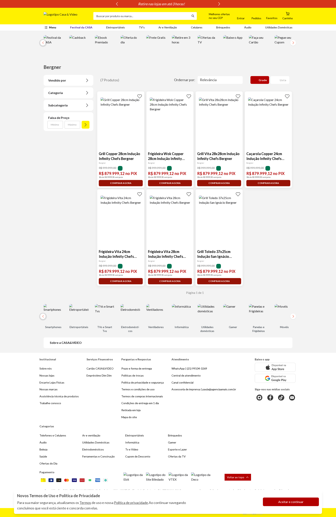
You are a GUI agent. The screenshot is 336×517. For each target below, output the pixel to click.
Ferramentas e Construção (98, 456)
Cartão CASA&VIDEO (100, 368)
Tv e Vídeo (131, 449)
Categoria (55, 93)
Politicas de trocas (132, 375)
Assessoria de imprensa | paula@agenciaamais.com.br (204, 389)
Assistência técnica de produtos (59, 396)
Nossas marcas (48, 389)
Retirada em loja (131, 410)
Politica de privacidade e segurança (142, 382)
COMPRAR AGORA (120, 183)
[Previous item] (117, 4)
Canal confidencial (182, 382)
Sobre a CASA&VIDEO (66, 342)
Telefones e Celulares (52, 435)
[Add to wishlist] (139, 96)
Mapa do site (129, 417)
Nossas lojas (46, 375)
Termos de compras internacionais (142, 396)
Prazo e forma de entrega (136, 368)
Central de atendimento (186, 375)
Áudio (247, 27)
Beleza (43, 449)
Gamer (172, 442)
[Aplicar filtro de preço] (85, 125)
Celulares (196, 27)
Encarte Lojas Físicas (51, 382)
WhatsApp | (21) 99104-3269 (189, 368)
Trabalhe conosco (50, 403)
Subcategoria (58, 105)
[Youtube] (292, 397)
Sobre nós (45, 368)
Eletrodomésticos (93, 449)
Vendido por (57, 80)
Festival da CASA (81, 27)
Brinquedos (223, 27)
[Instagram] (259, 397)
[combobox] (141, 16)
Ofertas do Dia (48, 463)
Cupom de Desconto (137, 456)
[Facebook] (270, 397)
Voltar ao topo (235, 477)
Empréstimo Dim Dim (99, 375)
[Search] (193, 16)
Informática (132, 442)
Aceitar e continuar (291, 502)
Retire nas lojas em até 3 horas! (168, 4)
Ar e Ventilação (167, 27)
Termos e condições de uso (138, 389)
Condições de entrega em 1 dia (140, 403)
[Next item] (219, 4)
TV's (142, 27)
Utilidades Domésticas (278, 27)
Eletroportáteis (115, 27)
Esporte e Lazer (177, 449)
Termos (85, 502)
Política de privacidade (131, 502)
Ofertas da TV (177, 456)
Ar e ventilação (91, 435)
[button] (215, 16)
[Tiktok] (281, 397)
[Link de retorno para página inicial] (67, 16)
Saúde (43, 456)
